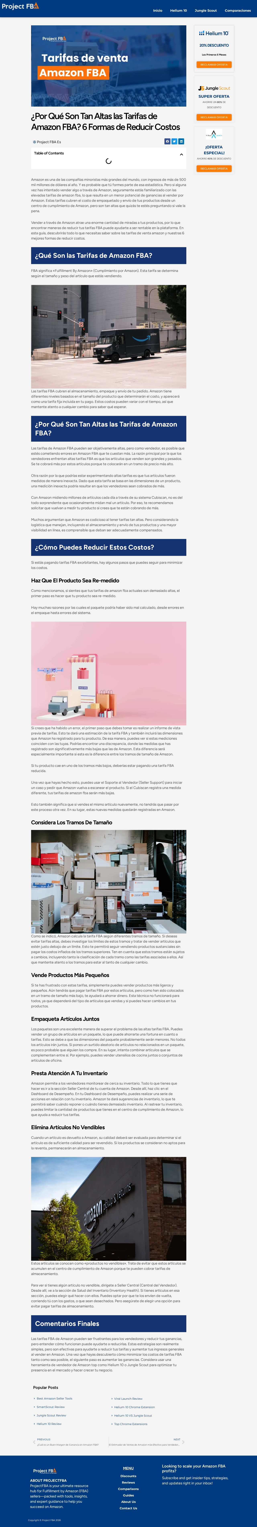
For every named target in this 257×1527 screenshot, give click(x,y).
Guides (128, 1495)
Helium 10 (178, 10)
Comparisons (128, 1489)
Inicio (157, 10)
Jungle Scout (206, 10)
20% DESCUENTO (214, 45)
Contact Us (128, 1508)
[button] (167, 141)
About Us (128, 1502)
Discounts (128, 1476)
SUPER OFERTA (214, 96)
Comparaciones (238, 10)
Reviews (128, 1482)
